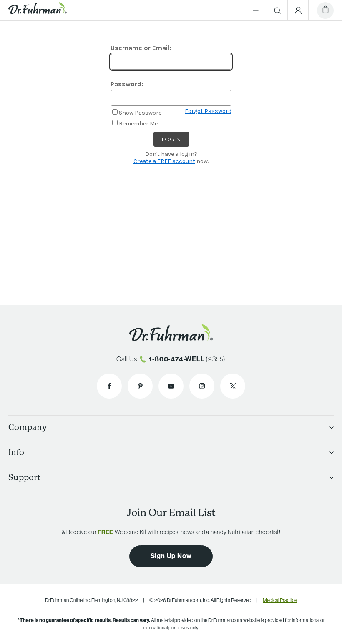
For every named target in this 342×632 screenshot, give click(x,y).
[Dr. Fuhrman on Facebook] (109, 386)
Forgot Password (208, 111)
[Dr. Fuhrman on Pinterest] (140, 386)
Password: (127, 84)
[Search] (277, 10)
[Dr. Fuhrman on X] (232, 386)
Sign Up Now (171, 556)
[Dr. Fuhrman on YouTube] (171, 386)
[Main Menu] (256, 10)
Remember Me (138, 123)
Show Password (140, 112)
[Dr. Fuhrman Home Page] (37, 10)
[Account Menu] (298, 10)
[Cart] (325, 10)
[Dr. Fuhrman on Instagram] (201, 386)
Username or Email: (141, 48)
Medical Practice (280, 600)
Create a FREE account (164, 161)
